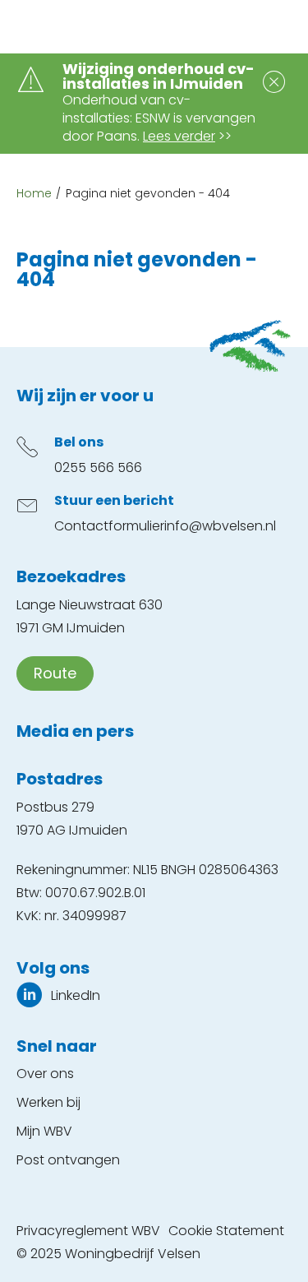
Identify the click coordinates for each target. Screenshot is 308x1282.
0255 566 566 (98, 467)
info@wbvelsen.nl (220, 525)
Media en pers (75, 731)
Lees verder (179, 136)
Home (34, 193)
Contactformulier (109, 525)
